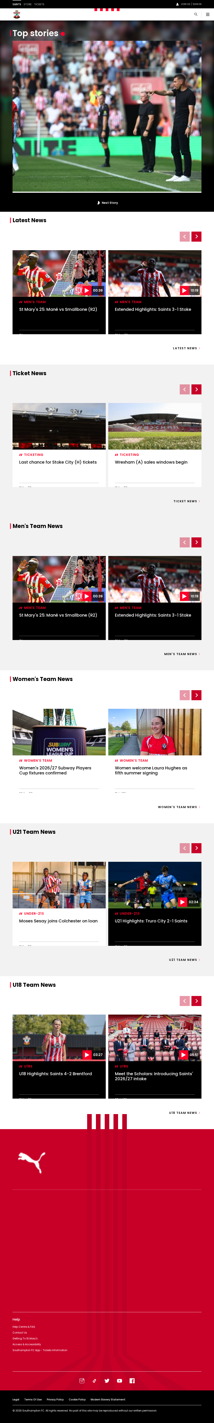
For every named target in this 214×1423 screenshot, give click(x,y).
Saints (17, 4)
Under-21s (34, 913)
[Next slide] (196, 237)
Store (28, 4)
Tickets (39, 4)
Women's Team (38, 760)
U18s (28, 1066)
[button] (98, 202)
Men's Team (35, 302)
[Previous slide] (185, 237)
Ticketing (33, 454)
